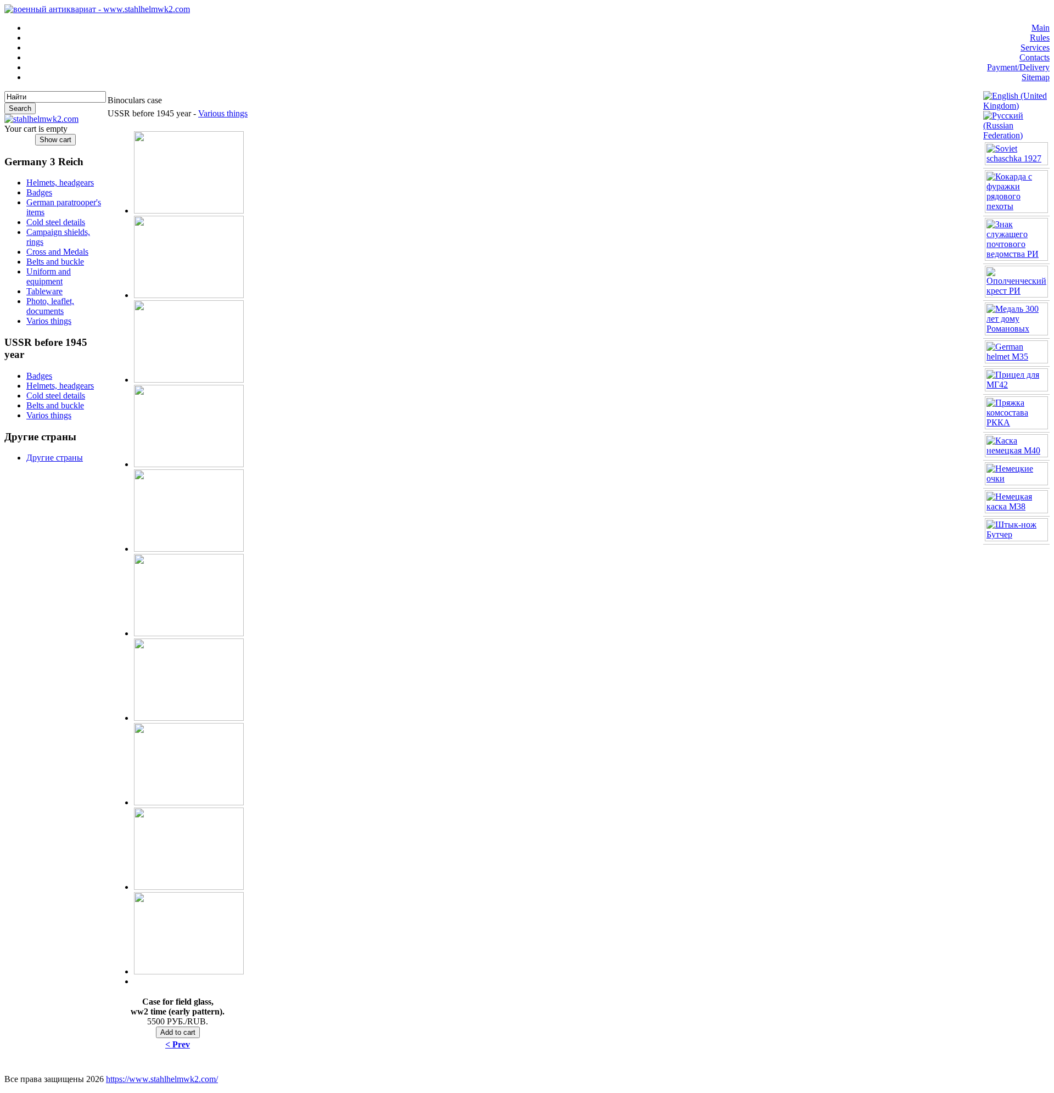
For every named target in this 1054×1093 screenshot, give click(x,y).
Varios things (48, 321)
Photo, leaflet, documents (50, 306)
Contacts (1034, 57)
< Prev (177, 1044)
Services (1035, 47)
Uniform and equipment (48, 276)
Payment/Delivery (1018, 67)
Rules (1040, 37)
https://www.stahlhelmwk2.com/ (162, 1079)
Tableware (44, 291)
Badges (39, 192)
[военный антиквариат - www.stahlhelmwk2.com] (97, 9)
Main (1040, 27)
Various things (223, 113)
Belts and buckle (55, 261)
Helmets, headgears (60, 182)
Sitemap (1036, 77)
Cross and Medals (57, 251)
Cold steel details (55, 222)
